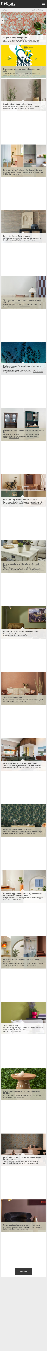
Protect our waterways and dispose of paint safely (22, 70)
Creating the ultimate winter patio (17, 104)
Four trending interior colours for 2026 (20, 499)
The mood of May (10, 1025)
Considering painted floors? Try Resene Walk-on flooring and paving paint (23, 894)
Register (40, 10)
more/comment (34, 42)
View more (23, 1271)
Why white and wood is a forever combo (20, 763)
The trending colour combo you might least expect (22, 301)
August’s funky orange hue (15, 37)
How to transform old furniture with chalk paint (21, 565)
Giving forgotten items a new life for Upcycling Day (23, 431)
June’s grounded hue (12, 697)
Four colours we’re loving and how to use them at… (21, 960)
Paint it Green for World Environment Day (21, 631)
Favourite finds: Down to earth (16, 236)
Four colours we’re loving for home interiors (22, 170)
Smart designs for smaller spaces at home (21, 1225)
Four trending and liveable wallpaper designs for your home (23, 1158)
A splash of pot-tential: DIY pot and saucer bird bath (21, 1092)
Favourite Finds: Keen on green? (17, 829)
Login (33, 10)
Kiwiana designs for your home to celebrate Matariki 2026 (22, 367)
